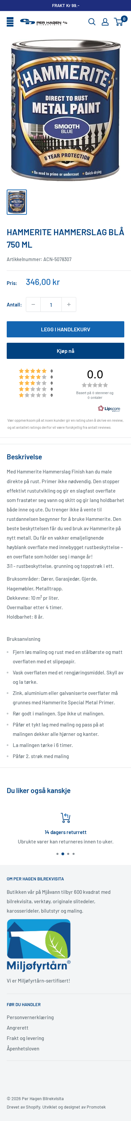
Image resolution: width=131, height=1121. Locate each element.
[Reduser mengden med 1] (33, 304)
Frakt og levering (25, 1038)
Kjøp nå (65, 350)
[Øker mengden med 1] (69, 304)
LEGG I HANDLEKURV (65, 329)
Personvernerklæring (30, 1017)
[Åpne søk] (92, 22)
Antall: (14, 304)
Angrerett (18, 1028)
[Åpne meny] (10, 22)
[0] (119, 22)
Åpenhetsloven (23, 1048)
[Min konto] (105, 22)
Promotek (96, 1107)
